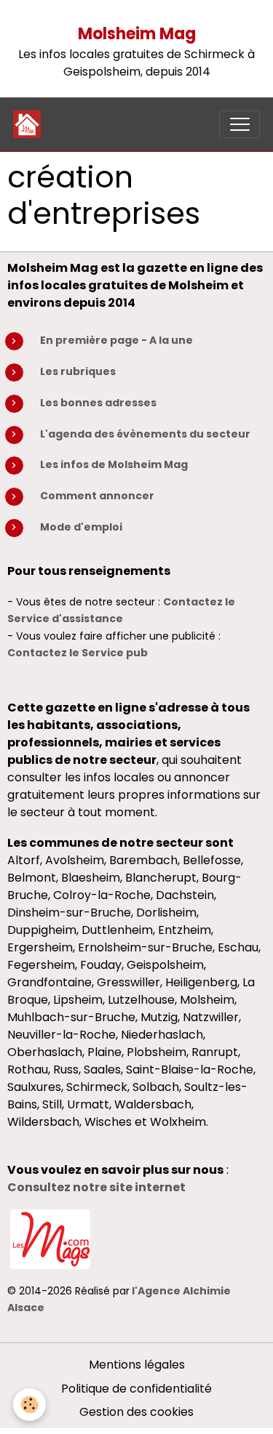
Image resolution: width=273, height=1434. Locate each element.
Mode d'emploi (81, 527)
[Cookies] (29, 1404)
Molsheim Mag (137, 34)
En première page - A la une (116, 340)
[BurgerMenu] (239, 124)
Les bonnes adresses (98, 402)
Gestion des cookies (136, 1411)
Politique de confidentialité (136, 1388)
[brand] (30, 124)
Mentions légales (137, 1364)
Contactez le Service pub (77, 652)
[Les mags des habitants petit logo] (50, 1238)
